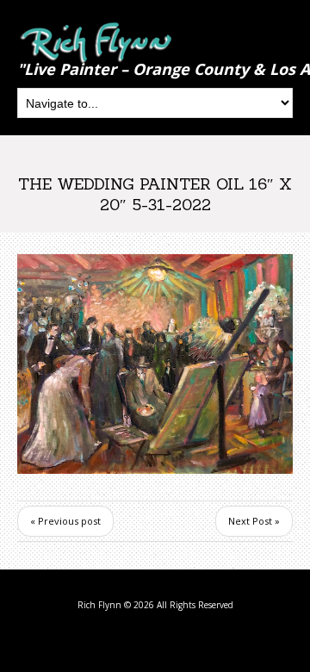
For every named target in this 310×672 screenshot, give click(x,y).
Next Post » (254, 520)
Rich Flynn (99, 605)
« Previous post (65, 520)
